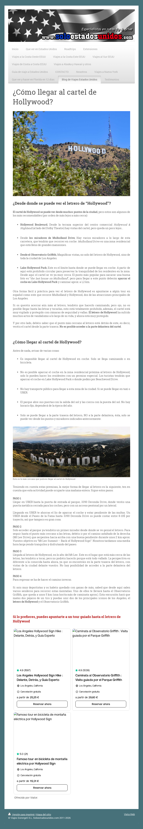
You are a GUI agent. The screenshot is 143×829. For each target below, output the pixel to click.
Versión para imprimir (23, 814)
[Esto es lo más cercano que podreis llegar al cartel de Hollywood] (71, 452)
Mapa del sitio (43, 814)
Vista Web (129, 814)
